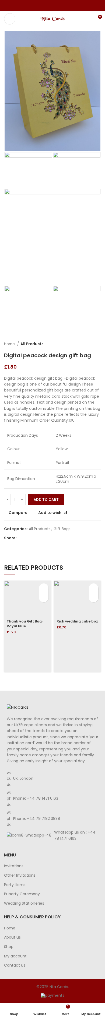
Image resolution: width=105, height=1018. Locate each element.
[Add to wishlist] (43, 597)
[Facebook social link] (40, 5)
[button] (43, 588)
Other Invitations (20, 875)
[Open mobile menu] (9, 18)
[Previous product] (87, 344)
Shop (8, 946)
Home (10, 344)
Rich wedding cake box (77, 621)
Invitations (13, 866)
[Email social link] (53, 5)
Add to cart (46, 499)
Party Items (15, 884)
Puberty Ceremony (22, 894)
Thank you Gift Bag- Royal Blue (25, 623)
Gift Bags (62, 528)
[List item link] (52, 798)
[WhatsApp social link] (59, 5)
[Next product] (98, 344)
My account (15, 956)
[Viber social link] (65, 5)
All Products (32, 344)
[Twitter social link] (46, 5)
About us (12, 937)
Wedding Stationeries (24, 903)
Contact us (14, 965)
